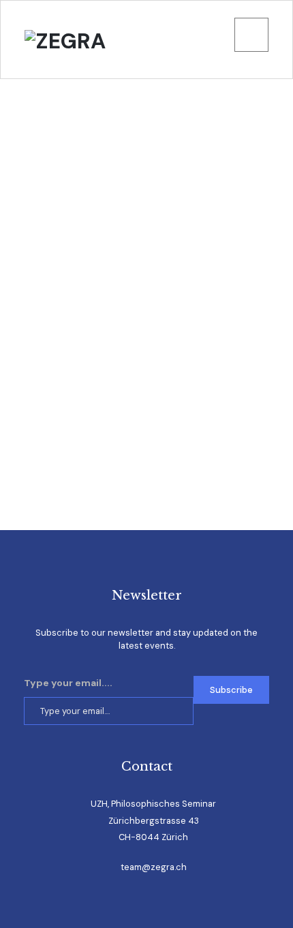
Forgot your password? (147, 464)
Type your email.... (68, 683)
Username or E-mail (64, 145)
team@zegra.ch (154, 867)
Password (41, 237)
